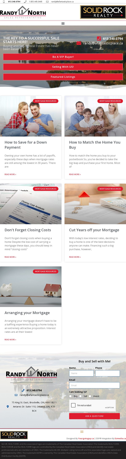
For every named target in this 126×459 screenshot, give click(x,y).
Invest (96, 396)
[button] (63, 23)
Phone (98, 367)
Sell (85, 396)
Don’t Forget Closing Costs (28, 229)
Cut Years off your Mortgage (94, 229)
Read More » (10, 174)
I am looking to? (78, 391)
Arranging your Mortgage (27, 312)
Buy (76, 396)
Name (72, 367)
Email (72, 379)
